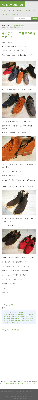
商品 (22, 26)
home (4, 10)
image (19, 10)
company (27, 10)
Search (34, 19)
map (34, 10)
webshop (11, 10)
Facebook (5, 14)
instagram (14, 14)
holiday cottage (12, 4)
